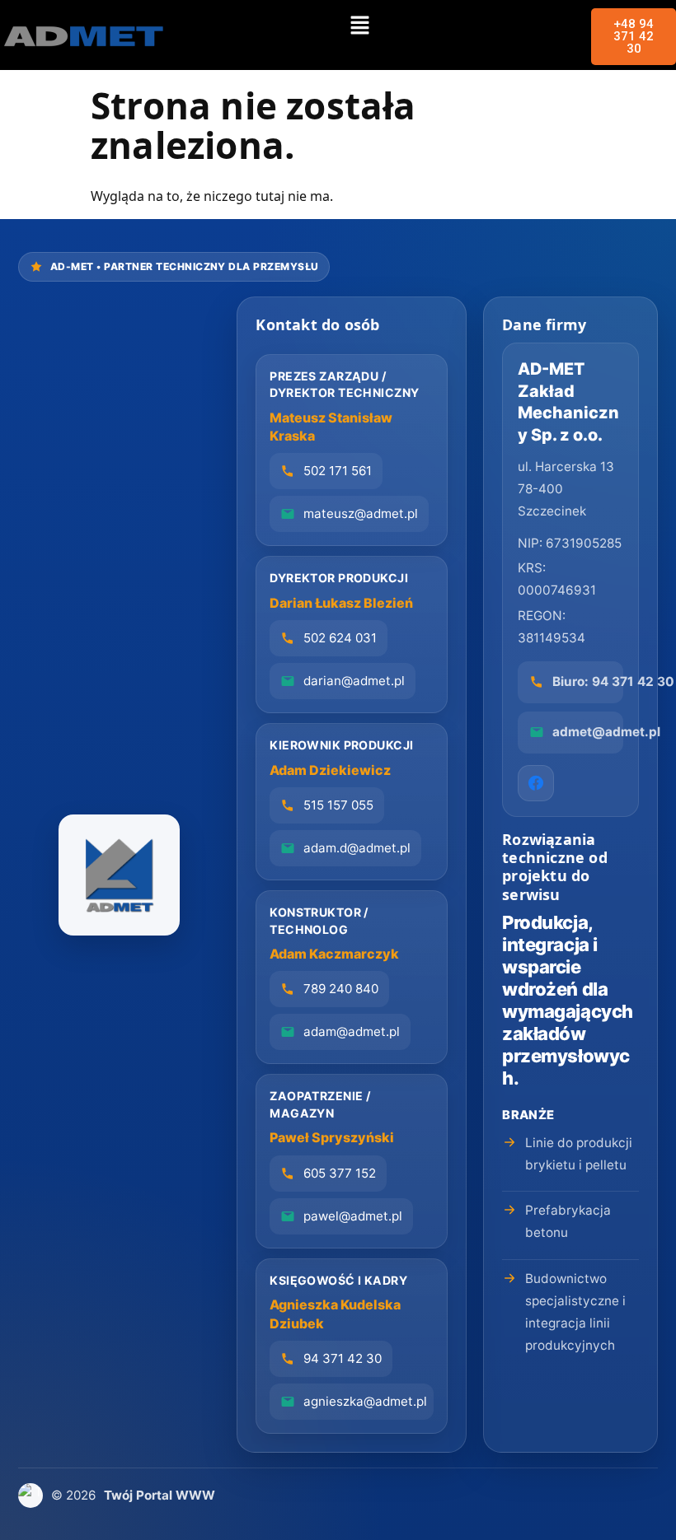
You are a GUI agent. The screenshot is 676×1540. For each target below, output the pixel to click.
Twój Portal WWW (159, 1495)
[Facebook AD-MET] (536, 783)
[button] (359, 25)
